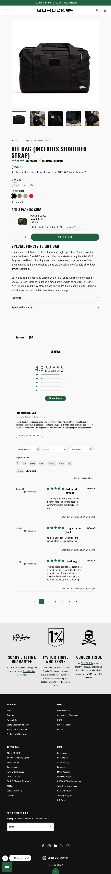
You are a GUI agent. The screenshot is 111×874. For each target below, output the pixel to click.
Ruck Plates (62, 757)
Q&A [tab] (30, 337)
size (24, 463)
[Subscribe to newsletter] (50, 827)
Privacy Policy (63, 710)
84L (31, 185)
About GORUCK (13, 753)
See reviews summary (52, 160)
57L (23, 185)
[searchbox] (26, 449)
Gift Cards (61, 800)
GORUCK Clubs (13, 776)
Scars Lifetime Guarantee (18, 724)
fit (17, 463)
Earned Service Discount (17, 729)
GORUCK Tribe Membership (69, 781)
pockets (20, 471)
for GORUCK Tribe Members (55, 3)
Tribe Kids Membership (67, 786)
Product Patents (64, 724)
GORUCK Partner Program (18, 781)
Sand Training (63, 762)
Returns (10, 715)
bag (69, 463)
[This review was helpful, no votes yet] (87, 517)
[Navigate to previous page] (34, 601)
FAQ (9, 710)
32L (15, 185)
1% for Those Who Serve (18, 757)
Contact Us (12, 720)
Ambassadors (13, 767)
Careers (10, 795)
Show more (31, 471)
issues (41, 463)
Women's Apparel (64, 776)
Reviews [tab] (20, 337)
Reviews (61, 729)
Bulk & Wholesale (14, 790)
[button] (5, 10)
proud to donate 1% (49, 674)
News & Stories (14, 762)
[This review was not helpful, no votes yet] (92, 517)
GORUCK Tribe (87, 663)
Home (14, 140)
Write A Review (55, 398)
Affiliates (11, 786)
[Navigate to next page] (76, 601)
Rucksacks (62, 753)
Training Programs (65, 795)
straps (61, 463)
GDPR (59, 720)
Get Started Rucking (15, 772)
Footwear (61, 767)
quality (32, 463)
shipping (51, 463)
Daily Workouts (64, 790)
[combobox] (54, 449)
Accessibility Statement (67, 715)
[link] (97, 10)
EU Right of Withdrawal (17, 734)
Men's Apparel (63, 772)
